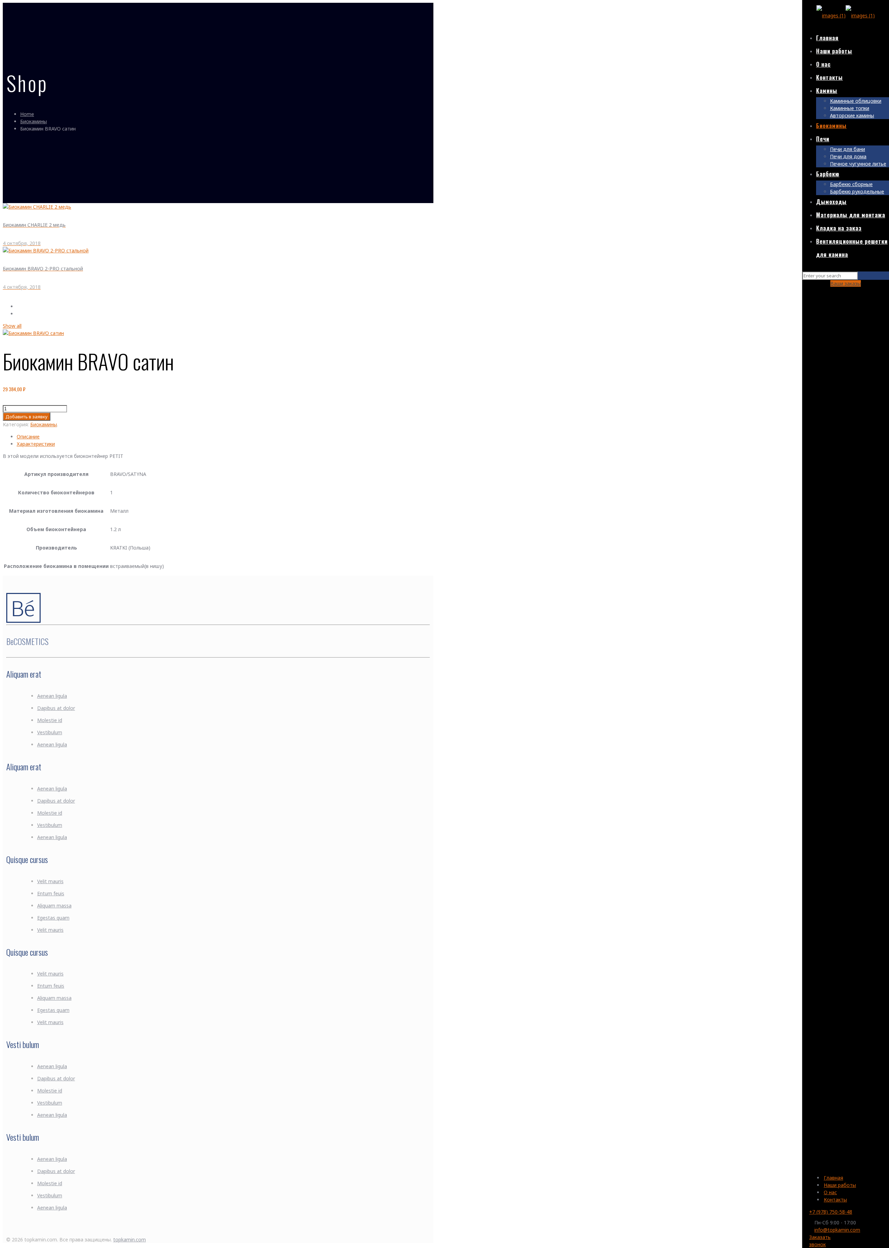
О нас (830, 1192)
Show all (12, 326)
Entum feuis (50, 893)
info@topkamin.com (837, 1229)
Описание (28, 436)
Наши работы (840, 1185)
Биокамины (33, 121)
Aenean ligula (52, 696)
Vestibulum (49, 732)
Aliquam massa (54, 905)
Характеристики (36, 444)
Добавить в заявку (27, 416)
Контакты (835, 1199)
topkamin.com (129, 1239)
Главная (833, 1177)
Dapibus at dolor (56, 708)
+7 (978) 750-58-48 (830, 1211)
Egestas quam (53, 917)
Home (27, 114)
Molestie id (49, 720)
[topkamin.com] (845, 15)
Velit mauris (50, 881)
